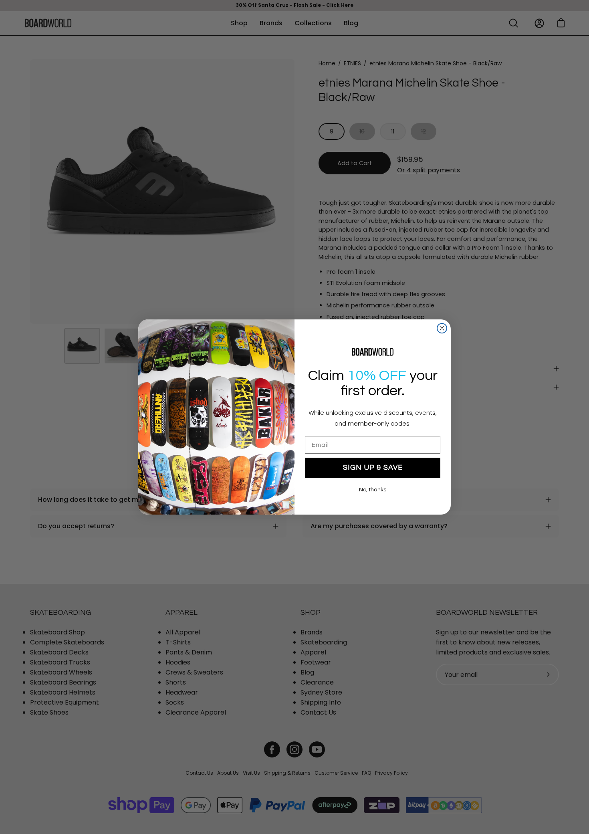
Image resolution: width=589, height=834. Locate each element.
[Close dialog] (442, 328)
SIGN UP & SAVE (373, 467)
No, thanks (372, 490)
